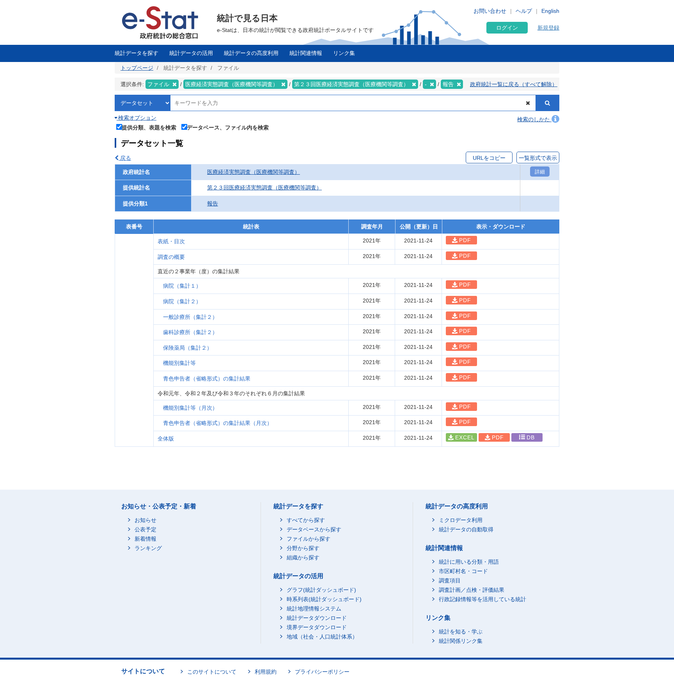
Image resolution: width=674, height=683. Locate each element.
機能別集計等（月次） (190, 408)
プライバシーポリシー (322, 671)
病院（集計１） (182, 286)
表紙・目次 (171, 241)
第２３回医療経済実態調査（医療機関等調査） (264, 187)
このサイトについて (211, 671)
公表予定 (145, 529)
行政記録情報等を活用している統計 (482, 599)
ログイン (507, 28)
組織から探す (303, 557)
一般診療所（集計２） (190, 317)
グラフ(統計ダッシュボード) (321, 590)
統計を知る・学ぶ (460, 631)
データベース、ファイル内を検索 (228, 127)
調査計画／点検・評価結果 (471, 590)
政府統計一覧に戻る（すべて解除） (513, 84)
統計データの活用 (191, 53)
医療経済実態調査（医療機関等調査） (253, 172)
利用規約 (266, 671)
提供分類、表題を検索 (149, 127)
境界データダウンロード (317, 627)
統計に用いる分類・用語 (469, 561)
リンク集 (344, 53)
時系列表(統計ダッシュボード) (324, 599)
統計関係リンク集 (460, 641)
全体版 (166, 438)
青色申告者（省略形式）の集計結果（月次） (217, 423)
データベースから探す (314, 529)
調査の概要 (171, 257)
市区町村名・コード (463, 571)
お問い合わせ (490, 11)
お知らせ (145, 520)
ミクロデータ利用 (460, 520)
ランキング (148, 548)
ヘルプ (524, 11)
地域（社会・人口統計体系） (322, 636)
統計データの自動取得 (466, 529)
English (550, 11)
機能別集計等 (179, 363)
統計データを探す (136, 53)
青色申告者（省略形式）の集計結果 (206, 378)
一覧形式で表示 (538, 158)
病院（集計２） (182, 301)
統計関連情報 (305, 53)
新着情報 (145, 538)
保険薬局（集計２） (187, 348)
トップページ (137, 68)
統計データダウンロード (317, 618)
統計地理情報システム (314, 608)
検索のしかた (534, 119)
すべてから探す (306, 520)
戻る (125, 158)
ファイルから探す (308, 538)
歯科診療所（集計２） (190, 332)
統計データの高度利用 (251, 53)
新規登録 (548, 28)
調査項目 (450, 580)
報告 (212, 203)
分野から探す (303, 548)
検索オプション (136, 117)
